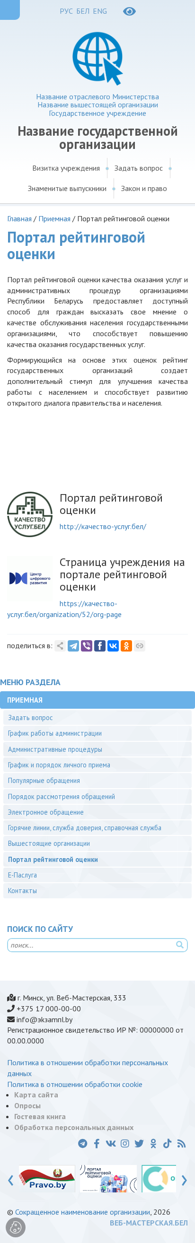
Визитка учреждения (66, 168)
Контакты (22, 890)
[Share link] (60, 646)
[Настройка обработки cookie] (16, 1227)
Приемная (54, 218)
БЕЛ (82, 11)
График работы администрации (55, 733)
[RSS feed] (182, 1144)
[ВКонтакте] (113, 646)
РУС (66, 11)
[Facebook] (100, 646)
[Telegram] (73, 646)
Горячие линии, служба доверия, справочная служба (84, 827)
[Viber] (86, 646)
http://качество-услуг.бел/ (103, 526)
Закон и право (144, 188)
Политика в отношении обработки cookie (74, 1084)
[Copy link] (139, 646)
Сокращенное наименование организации (82, 1212)
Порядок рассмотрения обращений (61, 796)
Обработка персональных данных (73, 1127)
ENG (100, 11)
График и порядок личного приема (59, 764)
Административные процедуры (55, 749)
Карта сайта (36, 1094)
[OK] (126, 646)
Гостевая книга (40, 1116)
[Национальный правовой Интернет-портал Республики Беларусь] (46, 1178)
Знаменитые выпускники (67, 188)
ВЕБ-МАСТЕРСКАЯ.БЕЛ (149, 1222)
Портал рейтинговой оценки (53, 859)
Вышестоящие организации (49, 843)
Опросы (27, 1105)
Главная (19, 218)
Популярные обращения (44, 780)
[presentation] (10, 1178)
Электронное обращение (46, 812)
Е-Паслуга (22, 874)
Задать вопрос (139, 168)
